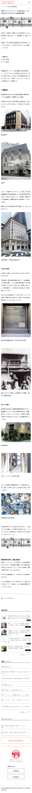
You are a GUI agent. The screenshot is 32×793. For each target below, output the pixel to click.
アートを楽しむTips (8, 598)
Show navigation (29, 2)
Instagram (16, 777)
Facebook (16, 771)
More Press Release (16, 740)
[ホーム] (16, 2)
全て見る (22, 655)
